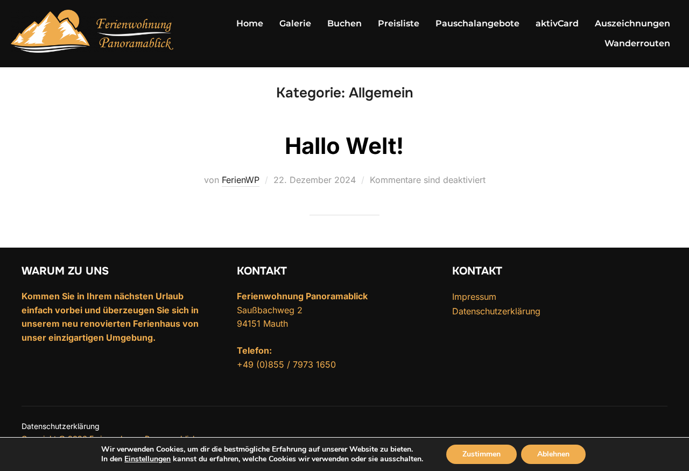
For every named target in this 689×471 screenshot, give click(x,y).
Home (249, 23)
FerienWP (240, 179)
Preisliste (398, 23)
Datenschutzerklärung (496, 311)
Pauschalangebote (477, 23)
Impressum (474, 296)
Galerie (295, 23)
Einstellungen (147, 459)
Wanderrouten (637, 43)
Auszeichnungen (632, 23)
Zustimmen (481, 454)
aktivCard (557, 23)
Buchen (344, 23)
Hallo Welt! (344, 145)
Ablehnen (553, 454)
